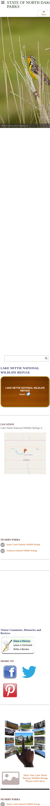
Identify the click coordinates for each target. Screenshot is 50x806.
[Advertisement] (25, 601)
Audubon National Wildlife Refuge (21, 550)
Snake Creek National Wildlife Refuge (23, 544)
